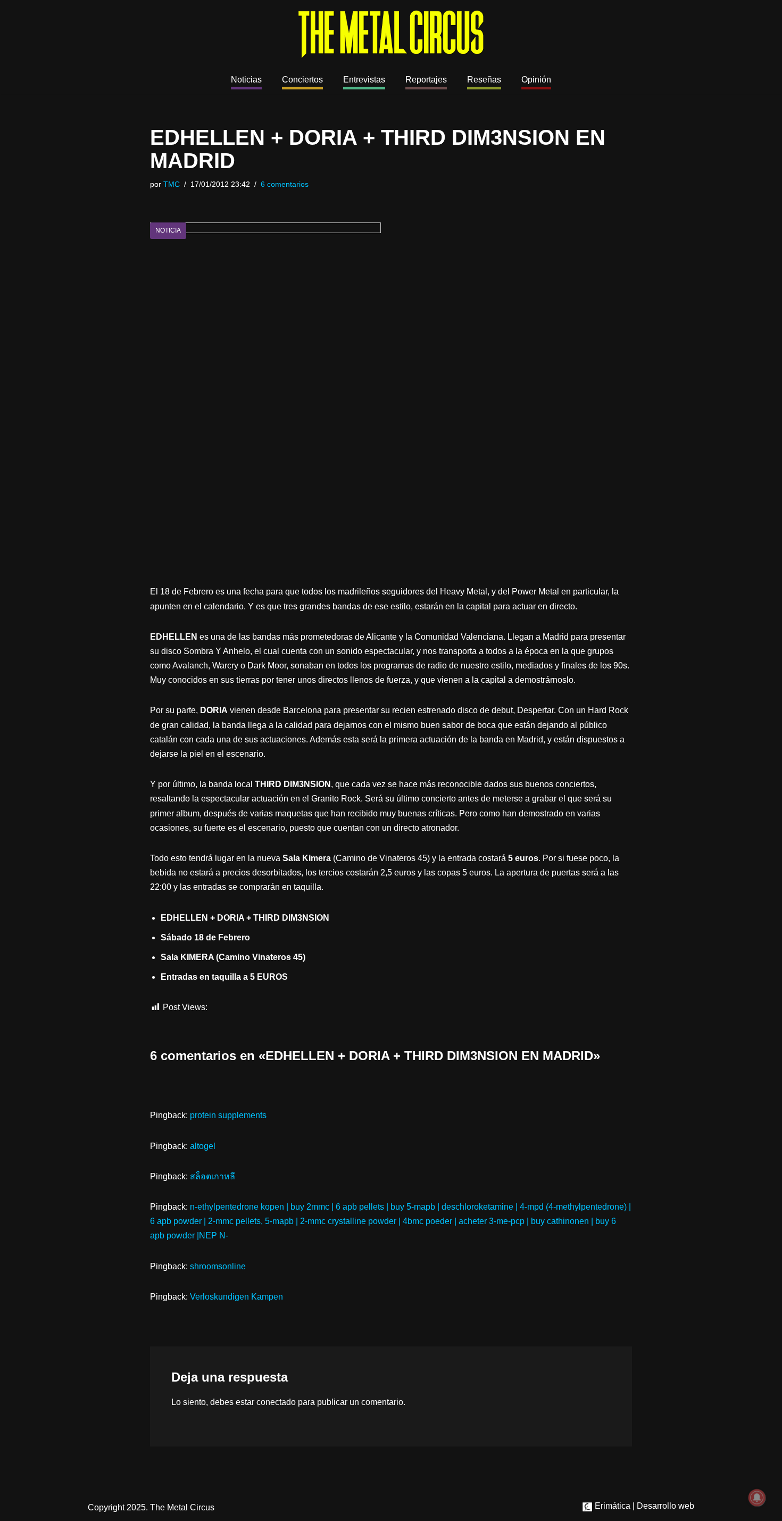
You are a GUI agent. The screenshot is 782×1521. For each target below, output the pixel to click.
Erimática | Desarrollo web (643, 1505)
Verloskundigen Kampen (236, 1296)
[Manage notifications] (757, 1497)
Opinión (536, 79)
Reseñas (484, 79)
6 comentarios (285, 184)
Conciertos (302, 79)
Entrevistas (364, 79)
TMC (171, 184)
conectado (276, 1402)
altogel (202, 1146)
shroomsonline (218, 1266)
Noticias (246, 79)
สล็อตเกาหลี (212, 1176)
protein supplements (228, 1115)
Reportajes (426, 79)
